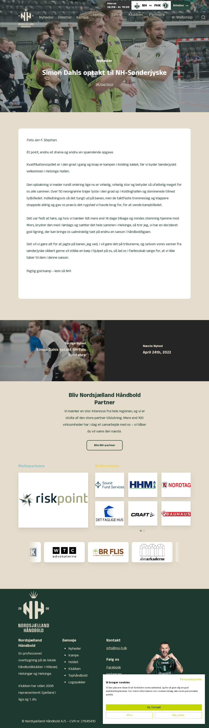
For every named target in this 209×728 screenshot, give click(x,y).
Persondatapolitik (191, 679)
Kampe (73, 655)
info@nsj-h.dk (116, 648)
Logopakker (77, 682)
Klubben (74, 668)
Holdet (73, 662)
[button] (105, 445)
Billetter (178, 5)
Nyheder (104, 61)
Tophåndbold (77, 675)
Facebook (113, 667)
